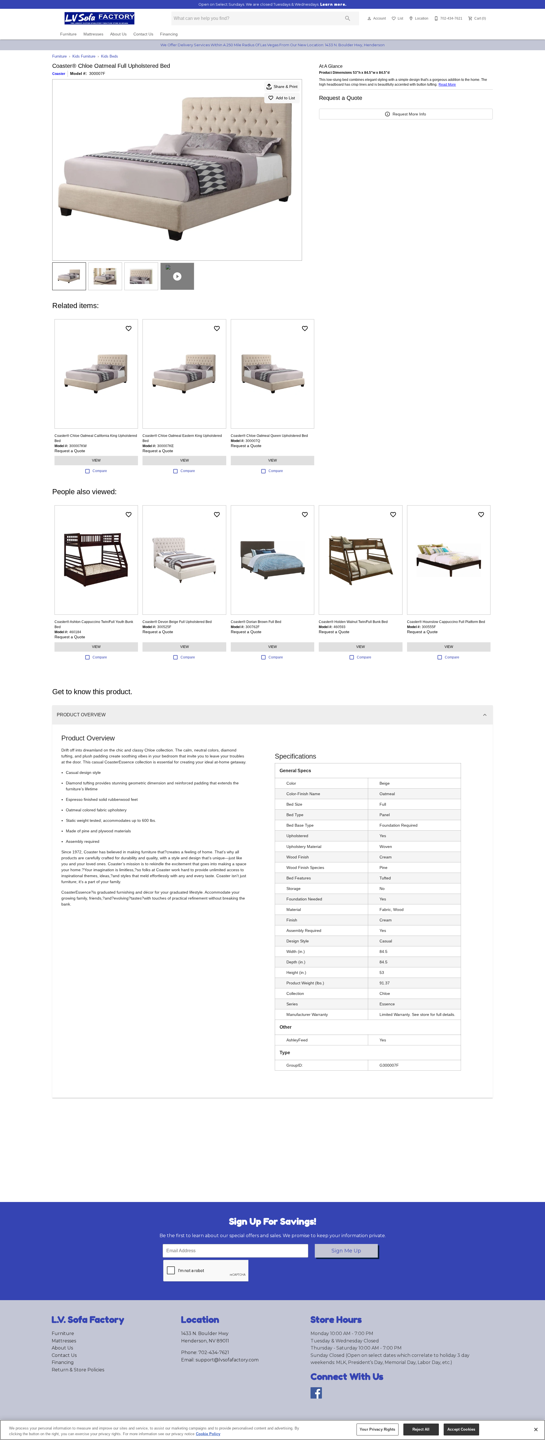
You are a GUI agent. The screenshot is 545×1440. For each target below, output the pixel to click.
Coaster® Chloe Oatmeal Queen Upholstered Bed (269, 436)
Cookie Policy (208, 1434)
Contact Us (143, 34)
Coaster (58, 74)
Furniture (68, 34)
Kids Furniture (83, 56)
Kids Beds (109, 56)
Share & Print (285, 86)
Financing (169, 34)
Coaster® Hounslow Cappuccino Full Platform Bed (446, 622)
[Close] (536, 1429)
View (96, 460)
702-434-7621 (213, 1352)
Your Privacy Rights (377, 1429)
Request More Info (409, 114)
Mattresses (93, 34)
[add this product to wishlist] (128, 328)
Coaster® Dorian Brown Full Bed (256, 622)
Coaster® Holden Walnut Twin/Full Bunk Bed (353, 622)
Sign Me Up (346, 1251)
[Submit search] (348, 18)
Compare (100, 471)
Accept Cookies (461, 1429)
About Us (118, 34)
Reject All (420, 1429)
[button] (369, 18)
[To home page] (107, 18)
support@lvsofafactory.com (227, 1360)
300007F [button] (97, 73)
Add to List (285, 98)
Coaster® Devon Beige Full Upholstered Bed (177, 622)
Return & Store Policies (78, 1369)
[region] (272, 1430)
